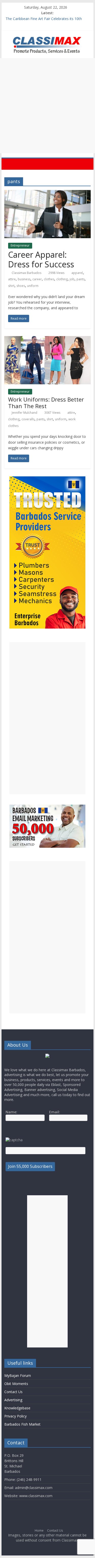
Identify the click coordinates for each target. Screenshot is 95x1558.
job (72, 279)
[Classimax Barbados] (9, 164)
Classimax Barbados (26, 273)
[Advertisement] (47, 105)
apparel (77, 273)
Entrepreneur (20, 245)
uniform (33, 286)
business (24, 279)
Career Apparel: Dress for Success (41, 259)
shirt (11, 286)
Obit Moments (16, 1383)
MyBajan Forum (17, 1375)
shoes (20, 286)
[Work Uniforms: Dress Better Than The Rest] (47, 339)
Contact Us (13, 1391)
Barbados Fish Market (22, 1424)
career (37, 279)
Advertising (13, 1399)
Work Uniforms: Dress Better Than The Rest (46, 402)
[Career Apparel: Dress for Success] (47, 193)
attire (12, 279)
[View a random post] (86, 164)
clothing (62, 279)
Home (39, 1530)
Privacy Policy (15, 1416)
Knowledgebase (17, 1408)
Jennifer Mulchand (24, 412)
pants (81, 279)
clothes (49, 279)
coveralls (28, 419)
